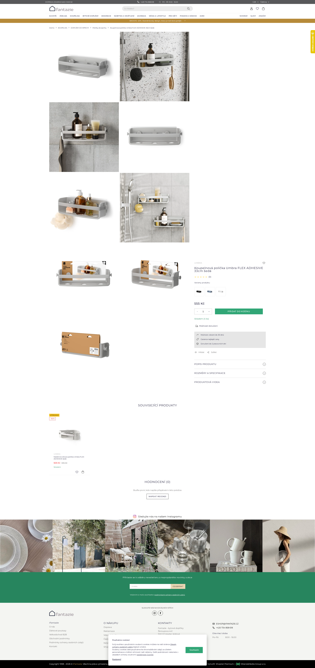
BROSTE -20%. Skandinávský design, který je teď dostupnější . (156, 21)
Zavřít (200, 393)
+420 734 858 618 (224, 628)
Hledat (189, 8)
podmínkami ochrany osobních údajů (170, 595)
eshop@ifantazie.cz (227, 624)
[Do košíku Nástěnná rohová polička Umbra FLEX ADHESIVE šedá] (83, 472)
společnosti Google (145, 655)
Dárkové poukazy (57, 630)
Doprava (108, 627)
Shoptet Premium (225, 664)
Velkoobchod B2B (58, 634)
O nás (52, 627)
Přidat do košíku (239, 311)
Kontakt (53, 646)
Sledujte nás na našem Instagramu (160, 516)
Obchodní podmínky (59, 638)
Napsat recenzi (157, 496)
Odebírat (178, 586)
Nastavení (116, 659)
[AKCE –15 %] (199, 291)
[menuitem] (53, 16)
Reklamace (109, 631)
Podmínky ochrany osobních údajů (66, 642)
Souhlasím (194, 650)
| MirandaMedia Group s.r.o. (250, 664)
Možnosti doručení (208, 326)
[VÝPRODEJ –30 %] (209, 291)
